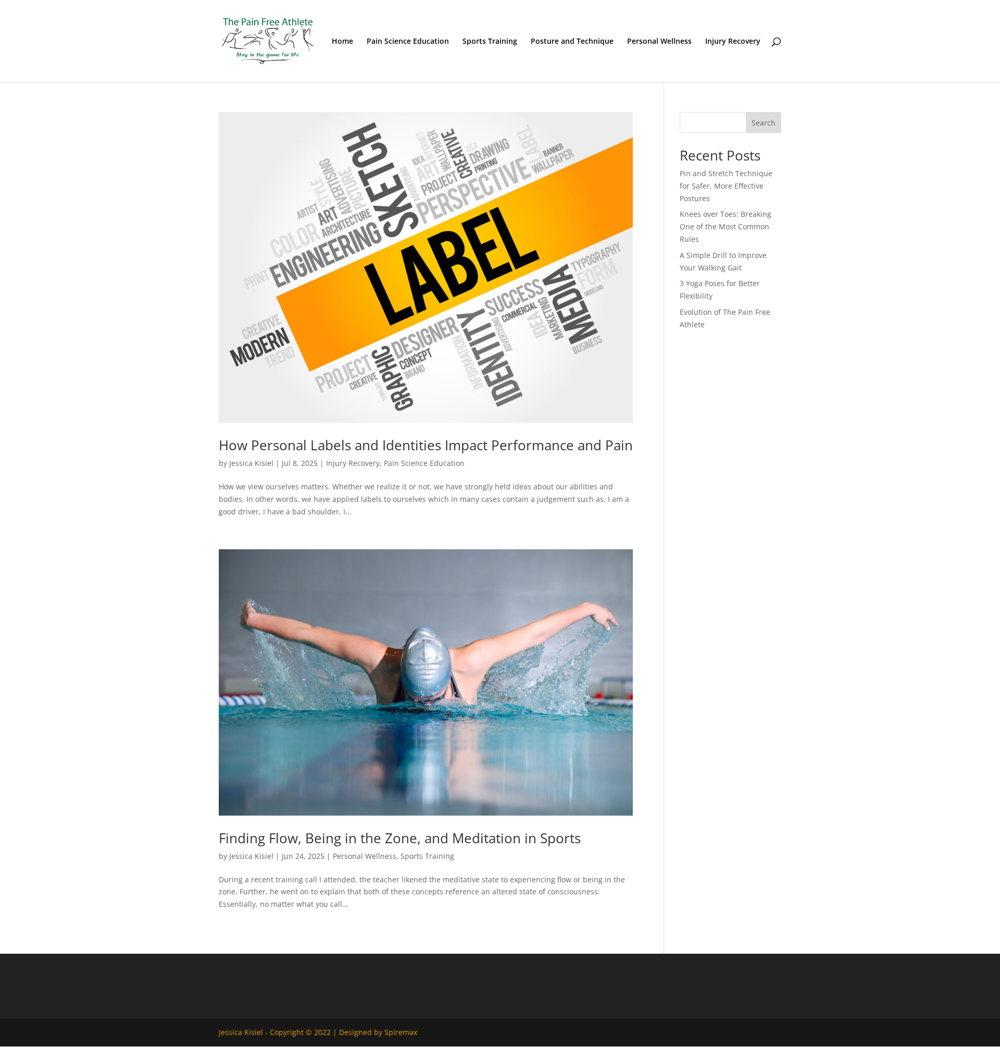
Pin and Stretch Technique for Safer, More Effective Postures (726, 185)
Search (764, 123)
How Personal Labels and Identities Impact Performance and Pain (426, 445)
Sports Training (490, 42)
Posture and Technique (572, 42)
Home (342, 42)
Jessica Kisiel (251, 463)
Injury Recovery (732, 42)
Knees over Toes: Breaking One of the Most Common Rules (725, 226)
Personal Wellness (659, 42)
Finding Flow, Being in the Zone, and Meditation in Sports (400, 838)
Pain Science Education (408, 42)
